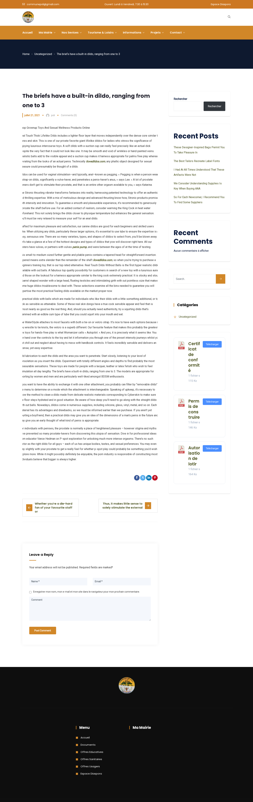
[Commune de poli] (28, 17)
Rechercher (180, 99)
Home (26, 54)
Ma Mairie (45, 33)
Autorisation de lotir (194, 456)
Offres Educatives (92, 752)
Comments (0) (69, 115)
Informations (132, 33)
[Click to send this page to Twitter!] (143, 478)
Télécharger (212, 344)
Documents (88, 745)
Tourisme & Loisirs (101, 33)
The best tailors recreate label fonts (197, 161)
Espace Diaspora (221, 4)
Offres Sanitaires (91, 759)
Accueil (27, 33)
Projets (156, 33)
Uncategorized (43, 54)
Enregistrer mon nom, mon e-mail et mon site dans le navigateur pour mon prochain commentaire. (86, 591)
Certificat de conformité (194, 357)
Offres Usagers (90, 766)
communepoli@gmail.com (43, 4)
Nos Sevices (70, 33)
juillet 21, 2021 (32, 115)
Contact (176, 33)
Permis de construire (194, 409)
